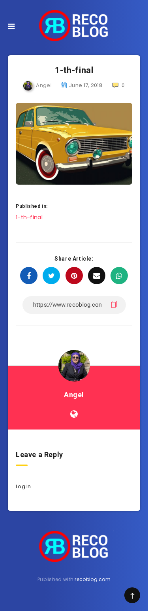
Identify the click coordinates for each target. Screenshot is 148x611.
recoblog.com (93, 579)
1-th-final (29, 217)
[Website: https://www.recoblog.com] (74, 414)
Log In (23, 486)
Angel (74, 395)
